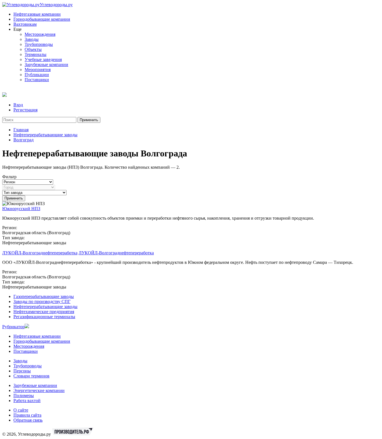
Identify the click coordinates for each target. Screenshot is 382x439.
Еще (17, 29)
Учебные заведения (43, 59)
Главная (21, 129)
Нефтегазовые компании (37, 14)
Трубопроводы (39, 44)
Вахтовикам (25, 24)
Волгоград (23, 139)
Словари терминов (31, 376)
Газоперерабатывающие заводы (43, 296)
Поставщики (37, 79)
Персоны (22, 370)
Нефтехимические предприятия (43, 311)
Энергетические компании (39, 390)
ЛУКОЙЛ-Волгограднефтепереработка (39, 252)
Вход (18, 104)
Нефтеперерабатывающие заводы (45, 134)
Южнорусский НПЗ (21, 208)
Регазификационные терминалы (44, 316)
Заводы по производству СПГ (41, 301)
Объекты (33, 49)
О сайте (20, 410)
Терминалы (35, 54)
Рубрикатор (13, 326)
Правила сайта (27, 415)
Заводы (32, 39)
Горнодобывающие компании (41, 19)
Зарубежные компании (46, 64)
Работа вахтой (27, 400)
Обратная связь (28, 420)
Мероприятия (38, 69)
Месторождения (40, 34)
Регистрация (25, 109)
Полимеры (23, 395)
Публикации (37, 74)
